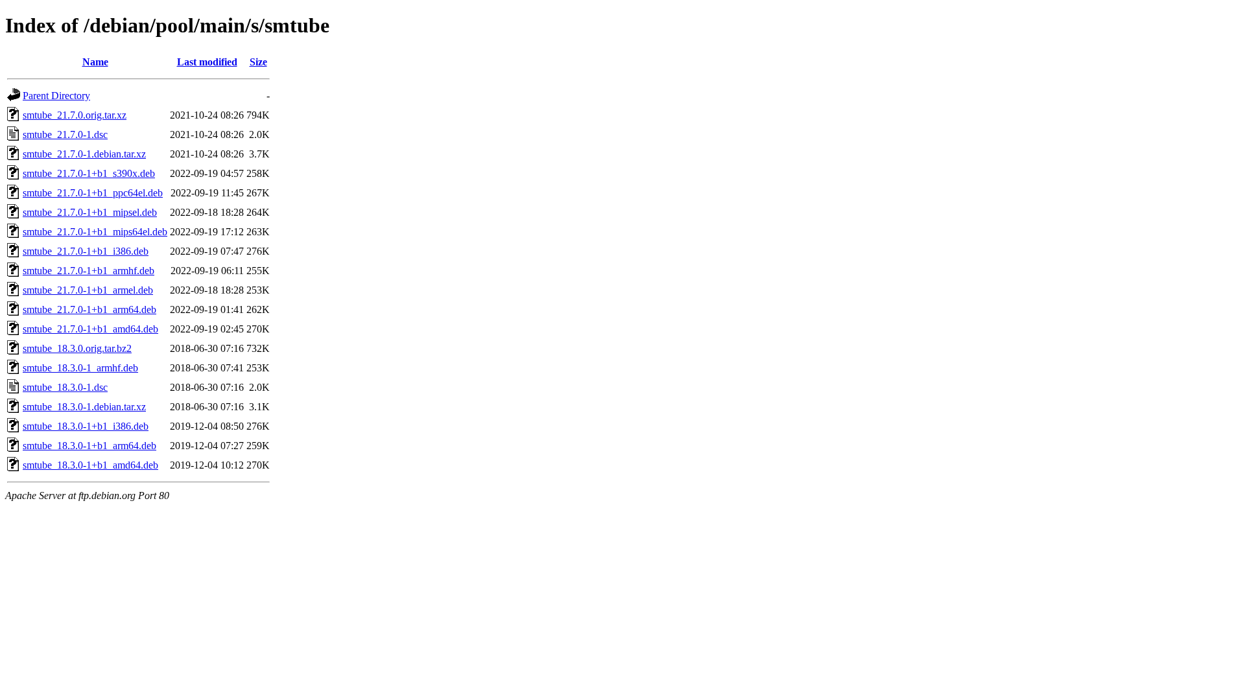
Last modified (207, 61)
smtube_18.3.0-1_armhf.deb (80, 367)
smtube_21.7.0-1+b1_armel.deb (88, 290)
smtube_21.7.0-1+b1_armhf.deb (88, 270)
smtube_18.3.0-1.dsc (65, 387)
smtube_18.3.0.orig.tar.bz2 (77, 348)
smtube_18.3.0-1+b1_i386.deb (85, 426)
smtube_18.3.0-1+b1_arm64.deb (89, 445)
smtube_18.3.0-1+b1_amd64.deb (90, 465)
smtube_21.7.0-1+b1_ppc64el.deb (93, 192)
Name (95, 61)
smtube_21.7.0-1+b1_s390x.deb (89, 173)
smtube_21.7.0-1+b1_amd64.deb (90, 328)
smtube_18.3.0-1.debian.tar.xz (84, 406)
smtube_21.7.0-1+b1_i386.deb (85, 251)
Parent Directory (56, 95)
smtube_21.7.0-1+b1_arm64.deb (89, 309)
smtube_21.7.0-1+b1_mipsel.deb (90, 212)
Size (258, 61)
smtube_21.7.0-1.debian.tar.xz (84, 153)
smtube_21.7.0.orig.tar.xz (74, 115)
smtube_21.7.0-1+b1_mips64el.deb (95, 231)
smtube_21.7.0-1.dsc (65, 134)
